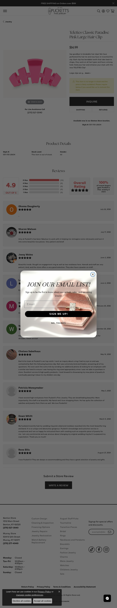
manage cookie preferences (29, 595)
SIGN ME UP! (58, 314)
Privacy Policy (44, 591)
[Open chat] (107, 598)
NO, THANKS (58, 323)
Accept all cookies (42, 601)
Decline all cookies (22, 601)
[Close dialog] (92, 274)
